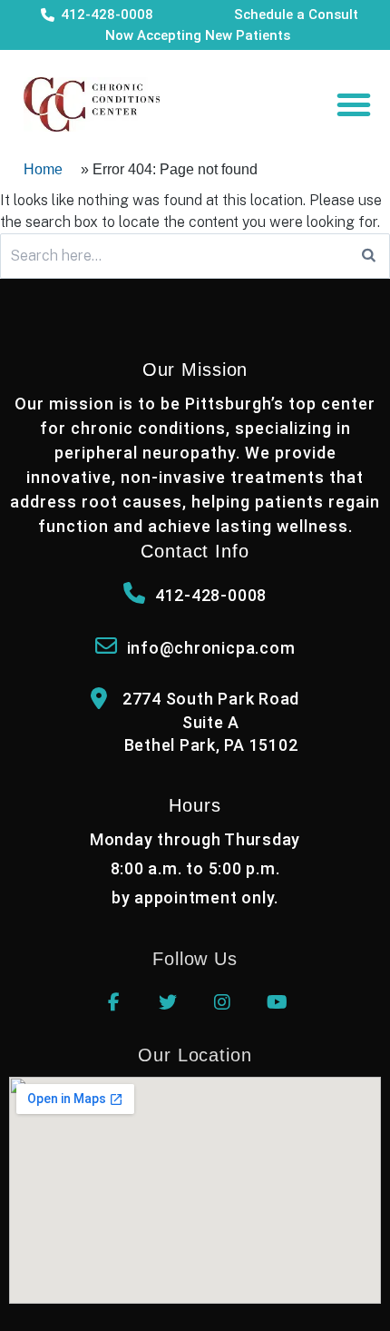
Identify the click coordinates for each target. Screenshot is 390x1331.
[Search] (368, 256)
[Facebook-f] (113, 1002)
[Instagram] (222, 1002)
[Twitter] (168, 1002)
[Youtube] (276, 1002)
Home (43, 169)
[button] (354, 104)
